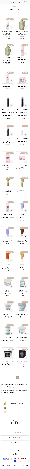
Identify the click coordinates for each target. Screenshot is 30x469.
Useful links (14, 442)
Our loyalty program (15, 453)
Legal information (14, 433)
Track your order (15, 450)
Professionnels (14, 437)
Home (14, 6)
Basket (15, 448)
